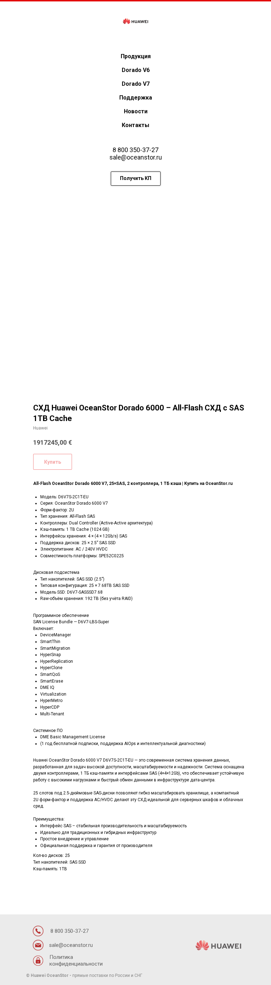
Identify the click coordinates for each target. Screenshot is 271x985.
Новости (135, 111)
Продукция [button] (136, 56)
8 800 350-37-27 (135, 150)
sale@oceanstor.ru (135, 157)
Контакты (135, 125)
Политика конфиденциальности (76, 960)
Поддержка (135, 97)
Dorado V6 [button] (136, 70)
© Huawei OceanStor (47, 975)
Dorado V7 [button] (136, 83)
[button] (136, 179)
